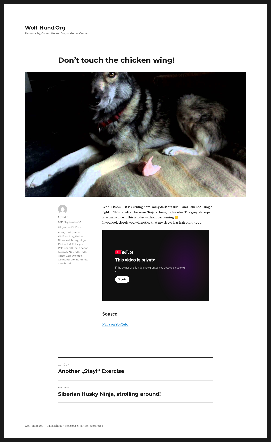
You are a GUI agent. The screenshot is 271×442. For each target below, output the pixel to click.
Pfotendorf (64, 244)
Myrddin (63, 216)
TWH (83, 251)
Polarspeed (79, 244)
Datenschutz (54, 425)
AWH (61, 232)
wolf (68, 255)
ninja (82, 240)
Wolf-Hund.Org (45, 28)
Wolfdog (77, 255)
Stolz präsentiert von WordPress (84, 425)
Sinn (69, 251)
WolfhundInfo (79, 259)
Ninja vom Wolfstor (69, 227)
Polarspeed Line (68, 247)
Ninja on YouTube (115, 324)
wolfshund (64, 263)
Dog (71, 236)
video (61, 255)
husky (74, 240)
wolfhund (64, 259)
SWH (76, 251)
